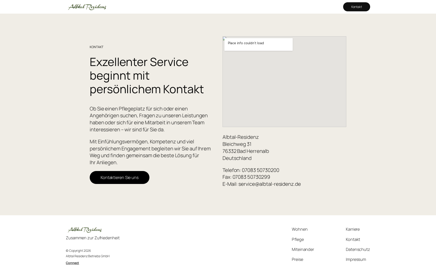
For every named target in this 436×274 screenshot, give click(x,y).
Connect (72, 263)
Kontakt (356, 7)
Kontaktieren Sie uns (120, 177)
